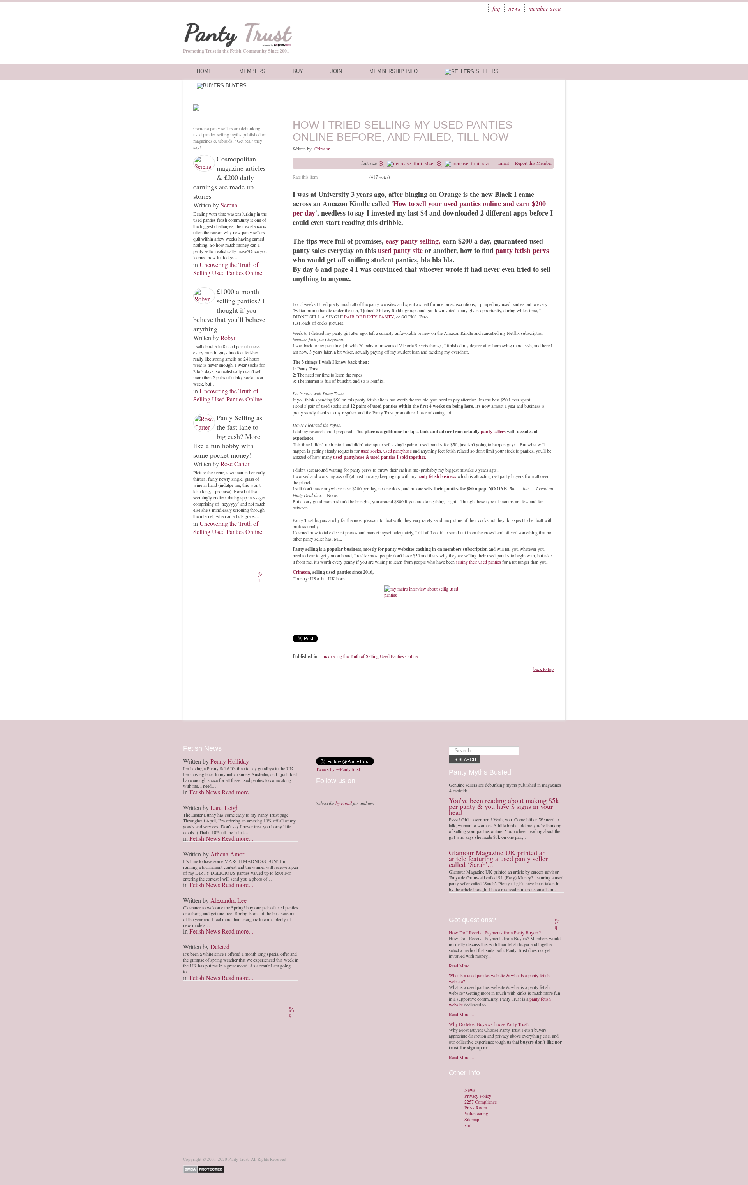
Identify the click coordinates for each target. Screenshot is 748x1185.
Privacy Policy (477, 1096)
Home (204, 71)
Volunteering (476, 1113)
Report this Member (533, 163)
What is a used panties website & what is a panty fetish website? (499, 978)
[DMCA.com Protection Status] (205, 1168)
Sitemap (471, 1119)
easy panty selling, (414, 241)
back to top (543, 669)
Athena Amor (227, 854)
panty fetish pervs (522, 250)
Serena (229, 205)
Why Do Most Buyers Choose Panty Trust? (489, 1024)
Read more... (237, 792)
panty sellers (493, 431)
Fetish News (204, 792)
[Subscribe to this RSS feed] (261, 575)
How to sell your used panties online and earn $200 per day (419, 208)
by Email (343, 803)
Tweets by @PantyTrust (338, 769)
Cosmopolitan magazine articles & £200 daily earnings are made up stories (229, 177)
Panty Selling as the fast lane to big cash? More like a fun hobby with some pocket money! (227, 436)
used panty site (400, 250)
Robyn (229, 337)
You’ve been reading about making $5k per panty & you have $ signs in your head (504, 806)
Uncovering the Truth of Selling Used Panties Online (227, 268)
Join (336, 71)
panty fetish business (437, 476)
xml (467, 1125)
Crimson (322, 148)
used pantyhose (397, 450)
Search (467, 759)
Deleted (219, 947)
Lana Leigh (224, 807)
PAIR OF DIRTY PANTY (369, 316)
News (514, 8)
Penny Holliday (229, 761)
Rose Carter (235, 464)
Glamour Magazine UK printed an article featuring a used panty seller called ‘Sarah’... (498, 858)
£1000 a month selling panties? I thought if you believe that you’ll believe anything (229, 310)
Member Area (545, 8)
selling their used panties (478, 562)
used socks (371, 450)
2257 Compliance (480, 1102)
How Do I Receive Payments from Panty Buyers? (495, 932)
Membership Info (393, 71)
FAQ (496, 8)
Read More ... (461, 965)
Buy (298, 71)
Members (252, 71)
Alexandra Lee (228, 900)
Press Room (475, 1108)
